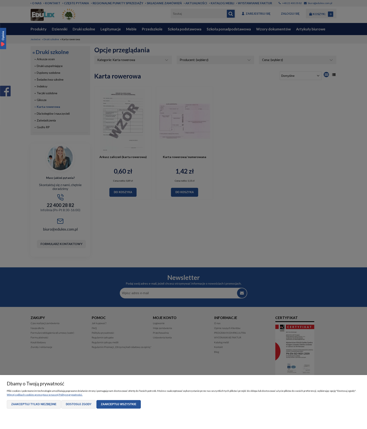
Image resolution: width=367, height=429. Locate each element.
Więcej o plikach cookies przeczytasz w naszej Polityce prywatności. (45, 394)
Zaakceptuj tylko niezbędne (33, 404)
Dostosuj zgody (79, 404)
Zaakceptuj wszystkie (118, 404)
